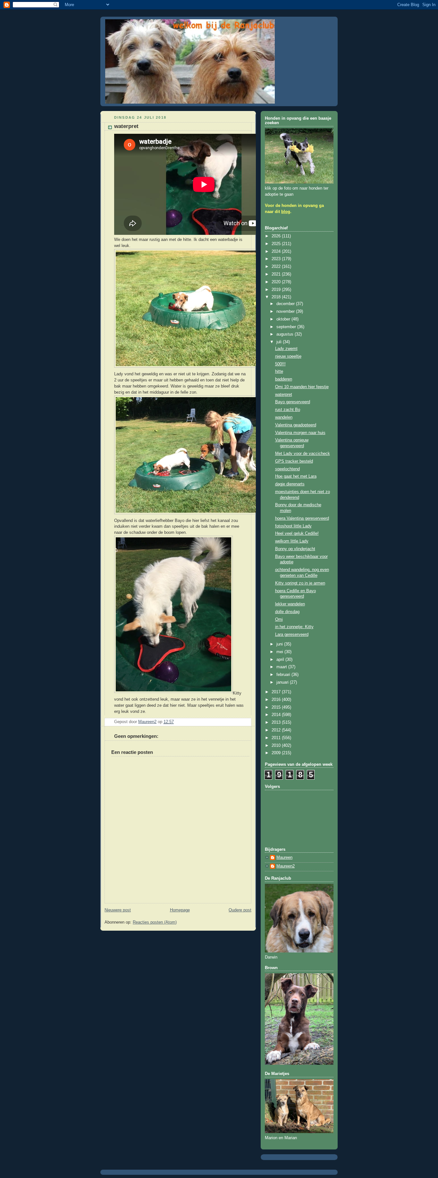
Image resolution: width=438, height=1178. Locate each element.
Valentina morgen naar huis (300, 433)
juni (280, 644)
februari (283, 674)
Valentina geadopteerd (295, 425)
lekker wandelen (290, 604)
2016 (277, 699)
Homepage (180, 910)
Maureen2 (285, 866)
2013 (277, 722)
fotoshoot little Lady (293, 526)
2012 (277, 730)
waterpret (283, 394)
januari (283, 682)
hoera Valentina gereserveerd (302, 518)
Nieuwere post (118, 910)
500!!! (280, 364)
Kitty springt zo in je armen (300, 583)
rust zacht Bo (287, 409)
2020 (277, 282)
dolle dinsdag (287, 612)
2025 (277, 244)
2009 (277, 753)
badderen (283, 379)
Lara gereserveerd (291, 634)
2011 (277, 738)
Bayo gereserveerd (292, 402)
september (286, 327)
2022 (277, 266)
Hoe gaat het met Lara (295, 476)
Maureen (284, 857)
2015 (277, 707)
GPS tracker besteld (294, 461)
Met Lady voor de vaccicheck (302, 453)
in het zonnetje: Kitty (294, 627)
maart (282, 667)
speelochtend (287, 469)
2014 (277, 715)
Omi (279, 619)
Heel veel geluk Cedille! (297, 533)
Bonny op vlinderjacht (295, 549)
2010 (277, 745)
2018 (277, 297)
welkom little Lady (291, 541)
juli (279, 342)
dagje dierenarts (290, 484)
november (286, 311)
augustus (285, 334)
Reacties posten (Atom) (155, 922)
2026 (277, 236)
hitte (279, 371)
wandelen (283, 417)
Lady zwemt (286, 348)
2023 (277, 259)
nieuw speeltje (288, 356)
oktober (283, 319)
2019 (277, 289)
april (280, 659)
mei (280, 652)
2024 (277, 251)
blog (285, 211)
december (286, 304)
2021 (277, 274)
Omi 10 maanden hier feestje (302, 387)
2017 (277, 692)
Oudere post (240, 910)
